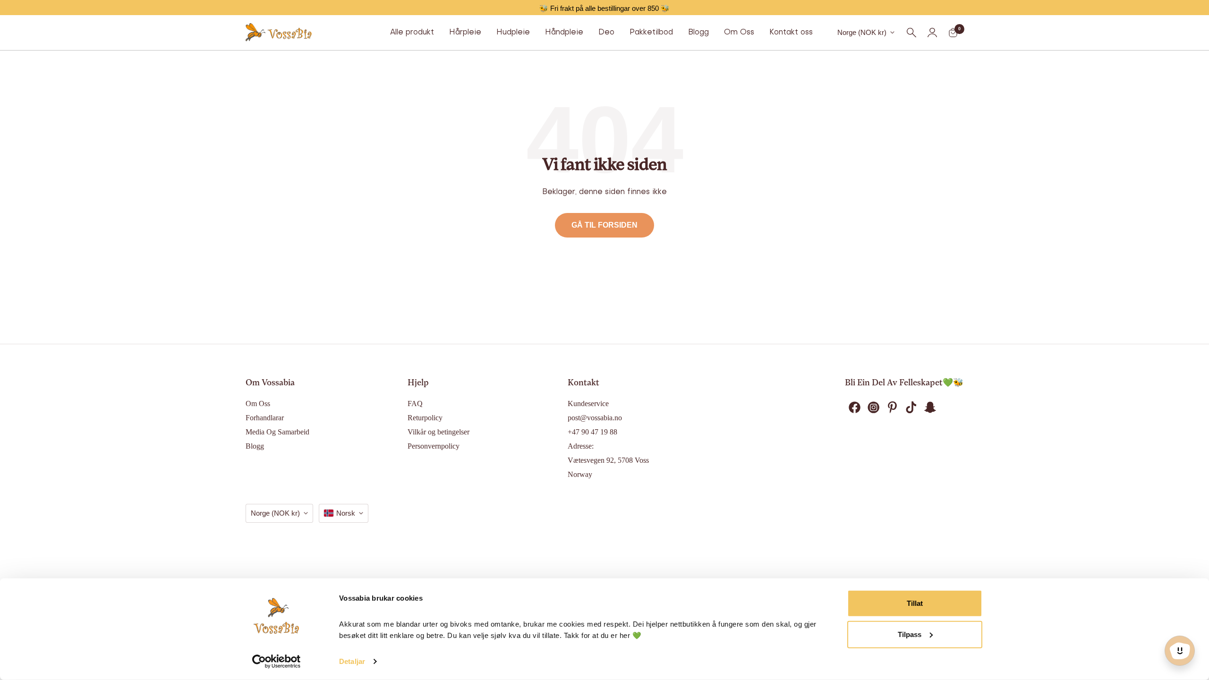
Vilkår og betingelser (438, 432)
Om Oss (739, 32)
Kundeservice (588, 404)
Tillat (915, 603)
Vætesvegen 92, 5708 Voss (608, 460)
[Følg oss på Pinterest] (892, 407)
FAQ (415, 404)
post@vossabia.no (595, 418)
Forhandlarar (265, 418)
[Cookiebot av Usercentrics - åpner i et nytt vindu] (276, 661)
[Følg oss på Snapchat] (929, 407)
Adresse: (581, 446)
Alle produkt (412, 32)
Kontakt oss (791, 32)
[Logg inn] (932, 32)
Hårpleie (465, 32)
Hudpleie (513, 32)
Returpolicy (425, 418)
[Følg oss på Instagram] (873, 407)
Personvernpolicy (434, 446)
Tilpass (909, 634)
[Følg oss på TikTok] (911, 407)
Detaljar (352, 661)
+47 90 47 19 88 (592, 432)
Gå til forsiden (604, 225)
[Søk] (911, 32)
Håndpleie (564, 32)
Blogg (698, 32)
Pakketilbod (651, 32)
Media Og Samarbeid (277, 432)
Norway (580, 474)
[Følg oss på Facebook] (854, 407)
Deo (606, 32)
